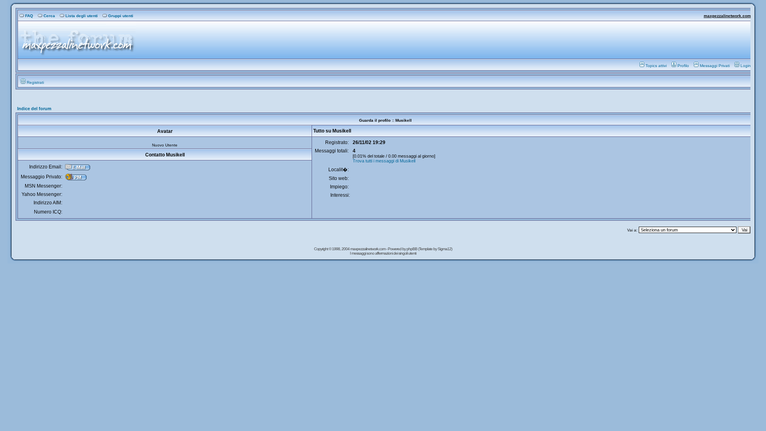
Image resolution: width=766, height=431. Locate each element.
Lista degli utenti (81, 16)
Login (745, 65)
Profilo (683, 65)
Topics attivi (656, 65)
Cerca (49, 16)
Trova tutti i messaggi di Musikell (384, 160)
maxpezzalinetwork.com (727, 16)
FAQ (29, 16)
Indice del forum (34, 108)
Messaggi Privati (715, 65)
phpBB (412, 249)
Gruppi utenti (120, 16)
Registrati (35, 82)
